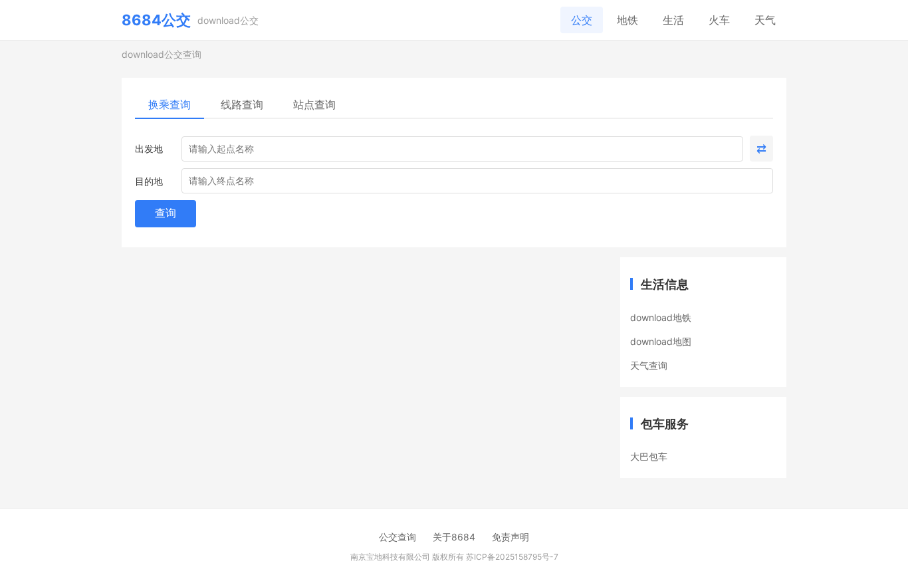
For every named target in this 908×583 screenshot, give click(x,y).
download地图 (660, 341)
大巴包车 (648, 456)
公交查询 (397, 536)
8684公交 (156, 20)
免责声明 (510, 536)
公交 (581, 20)
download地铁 (660, 317)
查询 (165, 213)
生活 (673, 20)
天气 (765, 20)
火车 (719, 20)
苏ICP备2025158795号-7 (512, 557)
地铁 (627, 20)
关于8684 (454, 536)
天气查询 (648, 365)
